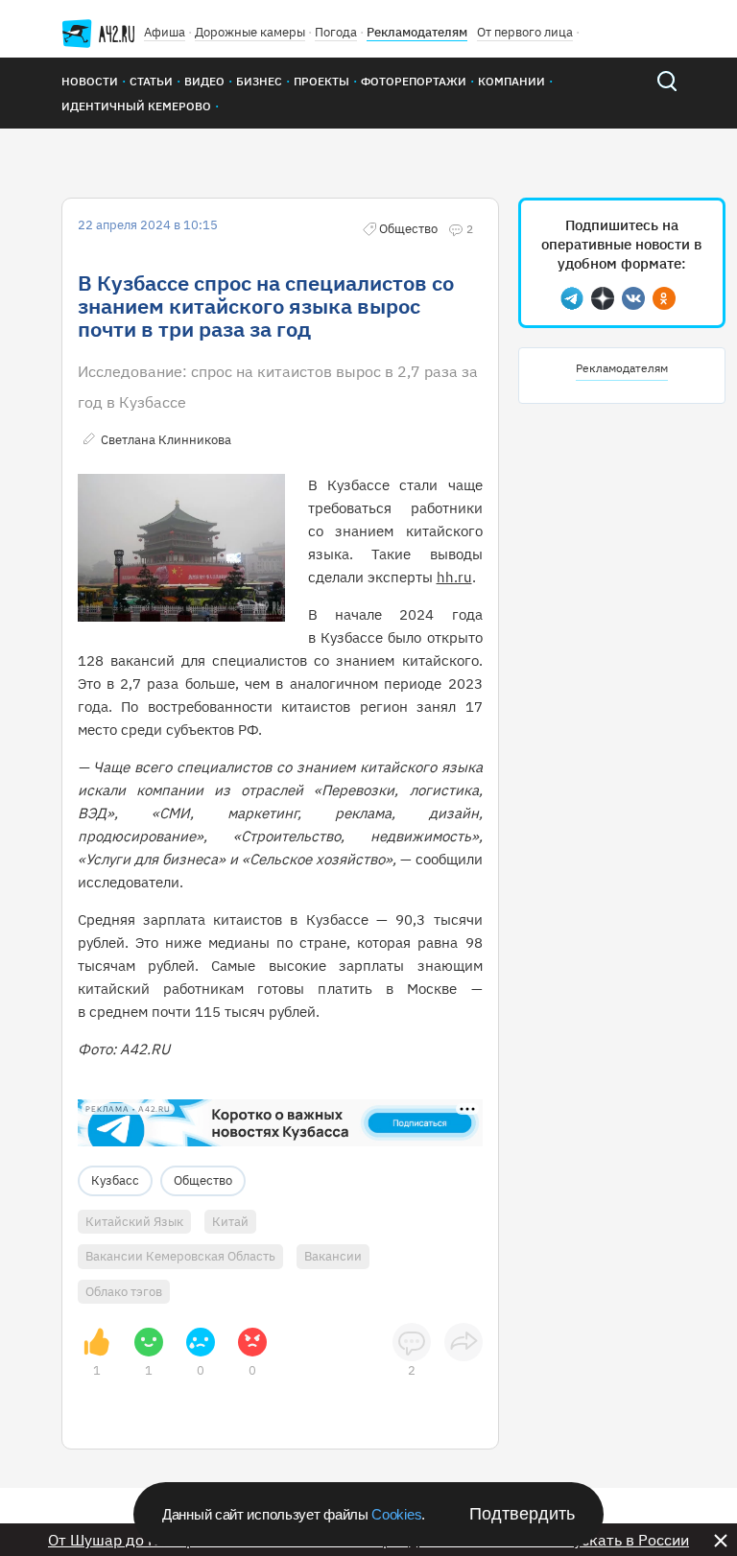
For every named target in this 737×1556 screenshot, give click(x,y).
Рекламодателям (417, 32)
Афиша (164, 32)
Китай (230, 1222)
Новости (89, 81)
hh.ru (454, 577)
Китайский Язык (134, 1222)
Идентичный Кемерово (136, 106)
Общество (203, 1180)
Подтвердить (522, 1513)
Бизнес (259, 81)
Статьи (151, 81)
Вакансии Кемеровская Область (180, 1256)
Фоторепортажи (413, 81)
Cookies (396, 1514)
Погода (336, 32)
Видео (204, 81)
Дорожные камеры (250, 32)
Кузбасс (115, 1180)
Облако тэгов (123, 1292)
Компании (511, 81)
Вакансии (333, 1256)
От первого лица (525, 32)
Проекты (321, 81)
